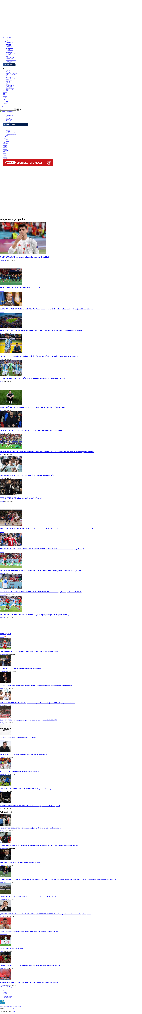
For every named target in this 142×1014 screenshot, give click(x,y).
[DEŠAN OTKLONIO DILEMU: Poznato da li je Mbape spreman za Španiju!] (11, 472)
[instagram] (0, 168)
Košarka (2, 501)
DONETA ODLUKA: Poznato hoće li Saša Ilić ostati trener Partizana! (21, 668)
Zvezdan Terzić (9, 58)
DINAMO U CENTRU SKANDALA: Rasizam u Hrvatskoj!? (18, 737)
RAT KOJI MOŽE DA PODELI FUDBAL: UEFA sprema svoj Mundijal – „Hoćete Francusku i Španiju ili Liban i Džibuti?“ (47, 309)
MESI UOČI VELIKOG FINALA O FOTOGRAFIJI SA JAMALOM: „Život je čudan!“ (33, 407)
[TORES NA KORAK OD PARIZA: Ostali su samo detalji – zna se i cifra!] (11, 284)
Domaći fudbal (9, 42)
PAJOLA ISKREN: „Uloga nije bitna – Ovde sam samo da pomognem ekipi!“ (23, 754)
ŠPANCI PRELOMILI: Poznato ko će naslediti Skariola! (21, 498)
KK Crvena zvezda (10, 78)
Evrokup (8, 72)
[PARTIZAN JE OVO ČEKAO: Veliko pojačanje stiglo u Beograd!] (5, 859)
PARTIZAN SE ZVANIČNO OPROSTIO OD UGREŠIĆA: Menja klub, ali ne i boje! (26, 789)
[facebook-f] (2, 168)
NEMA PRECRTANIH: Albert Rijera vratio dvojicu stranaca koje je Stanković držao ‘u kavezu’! (29, 931)
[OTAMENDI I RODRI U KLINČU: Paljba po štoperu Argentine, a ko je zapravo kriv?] (11, 375)
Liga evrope (9, 52)
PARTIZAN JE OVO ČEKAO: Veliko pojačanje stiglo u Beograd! (20, 862)
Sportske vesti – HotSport (10, 1008)
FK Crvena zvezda (10, 53)
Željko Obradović (10, 85)
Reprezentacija (9, 48)
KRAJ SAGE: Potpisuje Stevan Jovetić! (12, 948)
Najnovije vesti (5, 634)
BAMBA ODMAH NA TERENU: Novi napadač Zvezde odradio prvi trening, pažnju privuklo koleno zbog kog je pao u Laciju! (39, 845)
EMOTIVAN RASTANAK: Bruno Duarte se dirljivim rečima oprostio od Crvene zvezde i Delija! (29, 651)
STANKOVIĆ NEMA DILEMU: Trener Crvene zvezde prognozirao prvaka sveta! (31, 430)
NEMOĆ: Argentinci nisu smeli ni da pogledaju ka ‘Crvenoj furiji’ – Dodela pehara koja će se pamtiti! (39, 356)
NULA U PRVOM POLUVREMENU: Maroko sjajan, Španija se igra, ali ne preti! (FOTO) (34, 615)
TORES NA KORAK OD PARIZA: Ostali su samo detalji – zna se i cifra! (28, 288)
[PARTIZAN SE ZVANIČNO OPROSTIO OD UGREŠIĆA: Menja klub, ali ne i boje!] (5, 785)
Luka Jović (8, 62)
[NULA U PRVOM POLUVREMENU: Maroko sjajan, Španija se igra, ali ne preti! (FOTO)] (11, 611)
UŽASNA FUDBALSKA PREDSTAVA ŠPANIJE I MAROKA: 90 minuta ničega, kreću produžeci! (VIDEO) (41, 592)
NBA (7, 76)
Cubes (13, 1011)
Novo (1, 106)
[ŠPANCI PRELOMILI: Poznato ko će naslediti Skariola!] (11, 495)
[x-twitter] (3, 168)
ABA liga (8, 81)
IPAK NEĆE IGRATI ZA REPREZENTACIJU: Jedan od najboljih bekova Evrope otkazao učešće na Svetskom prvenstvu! (46, 529)
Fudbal (2, 291)
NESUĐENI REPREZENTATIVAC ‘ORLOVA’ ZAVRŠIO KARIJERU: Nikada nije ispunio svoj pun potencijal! (42, 549)
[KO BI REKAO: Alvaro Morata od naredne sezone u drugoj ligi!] (23, 254)
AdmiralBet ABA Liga (11, 73)
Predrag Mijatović (10, 61)
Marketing (5, 993)
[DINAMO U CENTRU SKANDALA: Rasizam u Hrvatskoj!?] (5, 734)
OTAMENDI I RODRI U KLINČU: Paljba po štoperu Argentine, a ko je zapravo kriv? (33, 378)
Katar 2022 (3, 573)
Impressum (5, 994)
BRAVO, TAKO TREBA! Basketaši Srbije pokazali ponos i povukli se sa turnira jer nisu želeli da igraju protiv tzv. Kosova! (37, 703)
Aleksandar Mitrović (11, 60)
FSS (7, 56)
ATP (7, 101)
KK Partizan (9, 80)
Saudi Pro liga (9, 46)
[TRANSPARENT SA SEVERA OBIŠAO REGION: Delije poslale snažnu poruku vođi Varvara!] (5, 979)
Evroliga (8, 70)
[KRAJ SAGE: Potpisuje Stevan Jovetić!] (5, 945)
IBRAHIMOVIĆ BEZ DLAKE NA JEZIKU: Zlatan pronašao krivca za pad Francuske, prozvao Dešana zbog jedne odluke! (47, 452)
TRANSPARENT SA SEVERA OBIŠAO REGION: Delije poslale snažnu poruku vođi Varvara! (29, 982)
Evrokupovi (8, 45)
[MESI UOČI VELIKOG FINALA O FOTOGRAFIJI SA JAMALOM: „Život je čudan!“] (11, 404)
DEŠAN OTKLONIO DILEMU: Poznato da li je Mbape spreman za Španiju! (29, 475)
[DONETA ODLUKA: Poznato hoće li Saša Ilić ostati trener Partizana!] (5, 665)
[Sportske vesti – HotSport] (6, 37)
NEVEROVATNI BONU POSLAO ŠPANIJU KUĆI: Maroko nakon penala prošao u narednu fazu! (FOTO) (40, 571)
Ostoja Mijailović (10, 88)
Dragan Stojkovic (10, 57)
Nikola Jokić (9, 86)
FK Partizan (9, 54)
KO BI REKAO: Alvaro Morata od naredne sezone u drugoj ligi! (24, 257)
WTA (7, 102)
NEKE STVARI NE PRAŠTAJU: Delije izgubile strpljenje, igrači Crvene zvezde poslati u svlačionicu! (30, 828)
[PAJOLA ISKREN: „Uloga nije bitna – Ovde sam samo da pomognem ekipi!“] (5, 751)
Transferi (8, 49)
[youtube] (4, 168)
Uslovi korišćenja (7, 997)
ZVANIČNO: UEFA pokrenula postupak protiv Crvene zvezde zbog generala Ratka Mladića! (28, 720)
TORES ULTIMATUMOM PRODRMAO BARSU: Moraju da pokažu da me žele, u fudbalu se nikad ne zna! (41, 330)
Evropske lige (9, 44)
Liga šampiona (9, 50)
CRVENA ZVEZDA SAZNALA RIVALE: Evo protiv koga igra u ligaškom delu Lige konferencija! (30, 965)
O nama (5, 990)
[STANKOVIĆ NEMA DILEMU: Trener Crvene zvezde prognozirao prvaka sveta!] (11, 427)
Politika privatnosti (7, 996)
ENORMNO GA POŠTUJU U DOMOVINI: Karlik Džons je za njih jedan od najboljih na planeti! (30, 806)
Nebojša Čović (9, 89)
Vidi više (2, 637)
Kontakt (5, 992)
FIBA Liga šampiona (11, 74)
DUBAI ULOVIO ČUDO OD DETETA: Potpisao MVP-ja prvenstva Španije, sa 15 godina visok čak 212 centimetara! (36, 685)
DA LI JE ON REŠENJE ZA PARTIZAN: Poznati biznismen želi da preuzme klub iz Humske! (28, 897)
